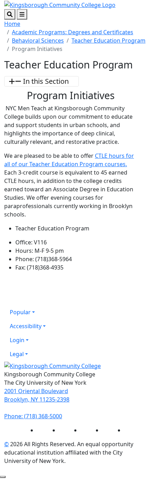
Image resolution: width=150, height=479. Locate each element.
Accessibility (26, 326)
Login (17, 340)
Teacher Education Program (108, 40)
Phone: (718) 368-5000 (33, 416)
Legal (17, 354)
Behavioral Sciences (38, 40)
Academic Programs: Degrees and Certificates (72, 32)
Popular (20, 312)
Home (12, 24)
